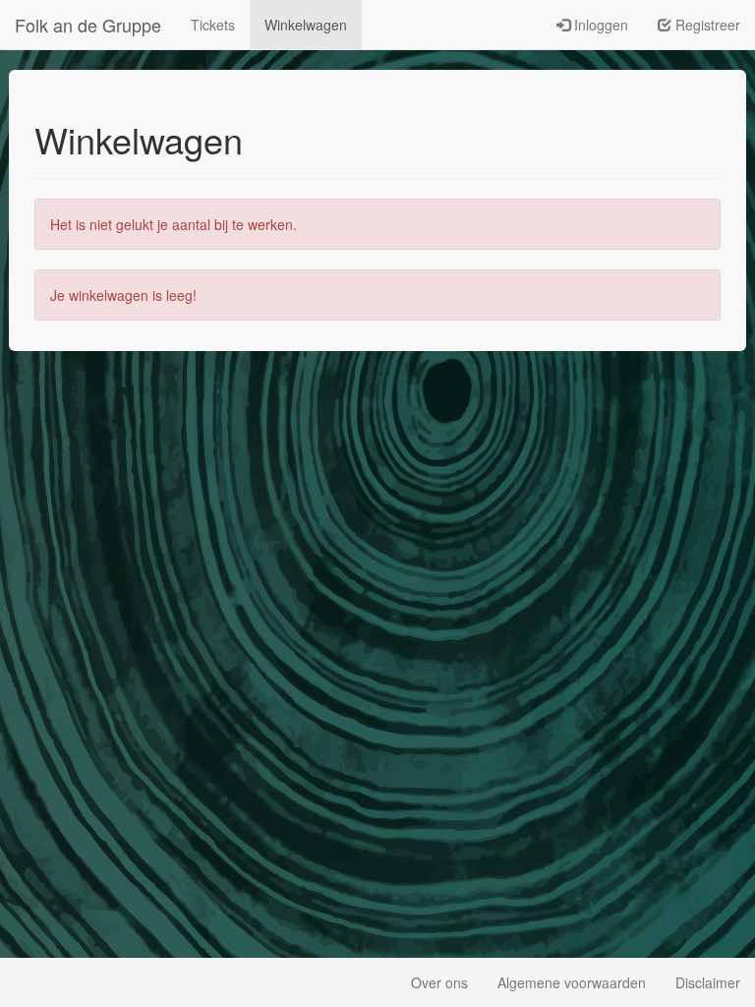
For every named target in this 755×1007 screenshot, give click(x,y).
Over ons (439, 982)
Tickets (213, 24)
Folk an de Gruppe (88, 24)
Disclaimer (707, 982)
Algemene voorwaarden (571, 982)
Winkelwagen (305, 24)
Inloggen (599, 24)
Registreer (705, 24)
